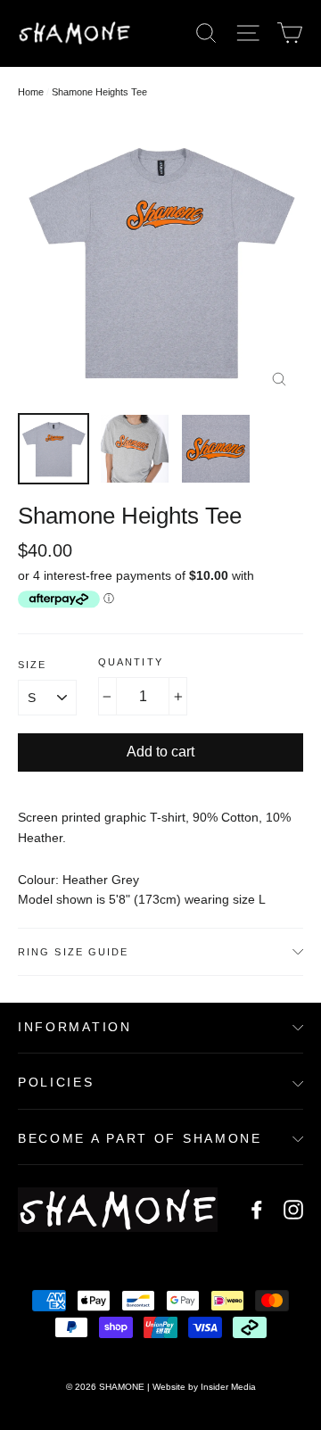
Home (31, 92)
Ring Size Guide (73, 951)
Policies (56, 1082)
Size (32, 664)
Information (75, 1027)
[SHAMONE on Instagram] (293, 1209)
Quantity (130, 662)
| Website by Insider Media (201, 1387)
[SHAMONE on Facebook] (257, 1209)
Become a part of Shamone (140, 1138)
